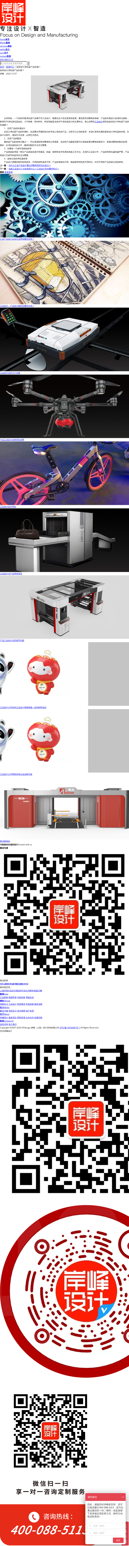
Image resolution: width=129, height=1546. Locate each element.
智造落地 (21, 1004)
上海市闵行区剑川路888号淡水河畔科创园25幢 (21, 990)
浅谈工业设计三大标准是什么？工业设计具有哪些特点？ (34, 168)
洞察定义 (4, 1004)
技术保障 (21, 1010)
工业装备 (4, 997)
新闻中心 (10, 66)
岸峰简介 (4, 1017)
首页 (2, 66)
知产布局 (30, 1010)
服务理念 (13, 1017)
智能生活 (30, 997)
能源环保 (13, 997)
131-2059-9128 (7, 983)
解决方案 (4, 1010)
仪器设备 (21, 997)
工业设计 (99, 121)
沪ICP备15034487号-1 (70, 1027)
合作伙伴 (30, 1017)
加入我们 (13, 1024)
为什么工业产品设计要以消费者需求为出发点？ (30, 165)
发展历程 (38, 1017)
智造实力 (13, 1010)
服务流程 (38, 1004)
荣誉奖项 (21, 1017)
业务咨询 (4, 1024)
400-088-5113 (21, 983)
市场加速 (30, 1004)
